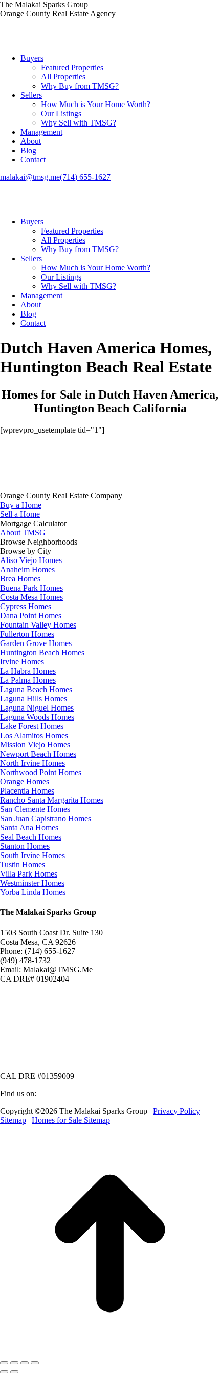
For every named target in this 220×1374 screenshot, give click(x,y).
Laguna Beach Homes (36, 689)
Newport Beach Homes (38, 754)
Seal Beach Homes (30, 836)
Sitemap (13, 1120)
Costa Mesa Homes (31, 597)
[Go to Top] (110, 1350)
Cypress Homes (25, 606)
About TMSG (23, 532)
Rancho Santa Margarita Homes (51, 800)
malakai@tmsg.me (30, 177)
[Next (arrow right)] (14, 1371)
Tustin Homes (22, 864)
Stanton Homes (25, 846)
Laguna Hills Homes (33, 698)
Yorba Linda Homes (32, 892)
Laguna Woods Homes (37, 717)
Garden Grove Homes (36, 643)
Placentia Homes (27, 790)
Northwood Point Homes (40, 772)
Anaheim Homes (27, 569)
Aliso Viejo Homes (31, 560)
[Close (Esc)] (4, 1362)
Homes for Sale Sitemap (71, 1120)
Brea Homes (20, 578)
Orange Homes (24, 781)
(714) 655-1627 (85, 177)
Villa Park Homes (28, 873)
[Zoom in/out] (35, 1362)
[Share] (14, 1362)
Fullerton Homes (27, 634)
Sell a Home (20, 514)
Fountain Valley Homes (38, 624)
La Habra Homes (28, 671)
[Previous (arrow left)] (4, 1371)
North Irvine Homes (32, 763)
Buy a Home (20, 505)
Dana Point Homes (30, 615)
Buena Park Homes (31, 588)
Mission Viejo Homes (35, 744)
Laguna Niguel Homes (37, 707)
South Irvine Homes (32, 855)
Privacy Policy (176, 1111)
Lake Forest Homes (31, 726)
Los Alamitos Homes (34, 735)
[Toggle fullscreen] (24, 1362)
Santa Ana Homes (29, 827)
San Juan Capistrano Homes (45, 818)
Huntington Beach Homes (42, 652)
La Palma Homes (28, 680)
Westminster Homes (32, 883)
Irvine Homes (22, 661)
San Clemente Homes (35, 809)
